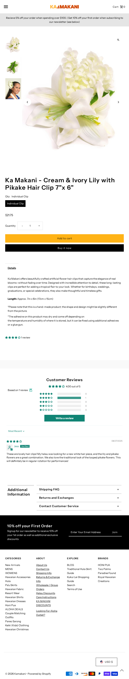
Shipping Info (44, 573)
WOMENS (11, 573)
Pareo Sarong (13, 621)
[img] (14, 441)
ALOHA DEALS (14, 609)
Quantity (10, 225)
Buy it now (65, 248)
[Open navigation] (24, 7)
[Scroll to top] (122, 670)
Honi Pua (10, 605)
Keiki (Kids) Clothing (17, 625)
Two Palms (104, 569)
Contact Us (42, 569)
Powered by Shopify (39, 673)
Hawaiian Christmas (17, 629)
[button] (13, 337)
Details (12, 268)
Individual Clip (15, 203)
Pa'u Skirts (11, 585)
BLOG (70, 565)
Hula (8, 581)
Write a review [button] (65, 418)
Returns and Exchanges (56, 497)
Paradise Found (107, 573)
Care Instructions (46, 597)
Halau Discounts (45, 593)
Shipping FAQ (49, 489)
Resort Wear (12, 593)
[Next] (118, 102)
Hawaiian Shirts (14, 597)
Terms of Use (74, 589)
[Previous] (27, 102)
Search (71, 585)
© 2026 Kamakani (15, 673)
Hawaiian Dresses (15, 601)
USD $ (109, 661)
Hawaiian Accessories (17, 577)
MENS (9, 569)
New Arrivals (12, 565)
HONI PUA (104, 565)
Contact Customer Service (59, 506)
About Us (41, 565)
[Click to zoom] (118, 40)
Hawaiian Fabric (14, 589)
